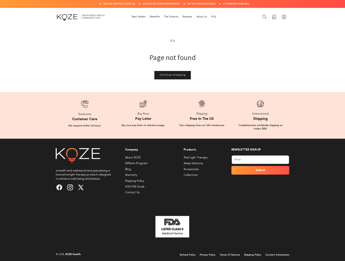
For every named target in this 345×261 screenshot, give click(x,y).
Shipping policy (252, 255)
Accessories (191, 169)
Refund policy (188, 255)
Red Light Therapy (196, 157)
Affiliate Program (136, 163)
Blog (128, 169)
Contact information (277, 255)
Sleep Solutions (193, 163)
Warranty (131, 175)
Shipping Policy (134, 181)
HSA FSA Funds (134, 186)
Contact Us (132, 192)
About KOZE (133, 157)
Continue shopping (172, 75)
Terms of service (230, 255)
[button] (264, 17)
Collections (191, 175)
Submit (260, 170)
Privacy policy (207, 255)
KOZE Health (73, 254)
